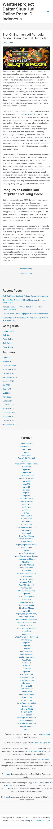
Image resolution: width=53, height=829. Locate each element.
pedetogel (26, 533)
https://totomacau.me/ (26, 622)
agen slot (26, 470)
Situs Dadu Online (35, 751)
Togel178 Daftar (26, 579)
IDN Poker (45, 760)
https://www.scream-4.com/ (26, 464)
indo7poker (26, 455)
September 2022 (10, 424)
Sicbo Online (26, 542)
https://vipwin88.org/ (26, 559)
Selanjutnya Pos (26, 273)
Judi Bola (6, 335)
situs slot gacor (31, 114)
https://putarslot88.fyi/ (26, 703)
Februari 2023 (8, 405)
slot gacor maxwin (26, 478)
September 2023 (10, 377)
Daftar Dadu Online (26, 539)
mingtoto (26, 666)
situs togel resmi (26, 625)
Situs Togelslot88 (26, 475)
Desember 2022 (9, 413)
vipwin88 (26, 487)
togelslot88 (26, 472)
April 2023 (7, 397)
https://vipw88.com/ (26, 591)
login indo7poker (26, 602)
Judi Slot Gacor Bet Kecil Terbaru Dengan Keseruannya (25, 296)
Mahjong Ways (26, 516)
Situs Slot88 (27, 562)
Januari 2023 (8, 409)
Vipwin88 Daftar (26, 582)
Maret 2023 (7, 401)
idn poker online (26, 498)
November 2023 (9, 369)
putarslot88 (26, 467)
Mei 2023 (7, 393)
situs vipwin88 (26, 576)
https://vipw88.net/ (26, 553)
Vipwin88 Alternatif (26, 565)
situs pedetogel (26, 721)
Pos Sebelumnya (26, 269)
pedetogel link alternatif (26, 718)
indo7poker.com (26, 651)
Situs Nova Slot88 (26, 695)
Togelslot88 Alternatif (26, 458)
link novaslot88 (26, 674)
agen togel (26, 634)
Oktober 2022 (8, 420)
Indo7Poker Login (26, 605)
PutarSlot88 (26, 522)
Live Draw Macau (26, 608)
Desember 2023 (9, 365)
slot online (26, 449)
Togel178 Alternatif (26, 585)
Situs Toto (26, 631)
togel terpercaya (26, 726)
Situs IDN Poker (26, 501)
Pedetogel (26, 663)
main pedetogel (26, 654)
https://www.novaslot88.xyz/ (26, 637)
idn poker (26, 490)
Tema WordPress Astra (40, 821)
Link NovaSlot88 (26, 709)
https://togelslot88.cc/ (26, 573)
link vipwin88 (26, 686)
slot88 (26, 452)
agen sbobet (26, 715)
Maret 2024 (7, 358)
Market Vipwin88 (26, 444)
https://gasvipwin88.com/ (26, 614)
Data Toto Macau (26, 536)
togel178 (26, 484)
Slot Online (8, 43)
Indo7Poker (26, 504)
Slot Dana (27, 669)
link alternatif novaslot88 (26, 620)
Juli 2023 (6, 385)
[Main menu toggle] (48, 11)
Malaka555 (26, 571)
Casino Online (8, 331)
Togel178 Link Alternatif (26, 628)
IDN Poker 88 (26, 640)
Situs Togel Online (26, 617)
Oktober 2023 (8, 373)
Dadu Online (26, 530)
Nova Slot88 (26, 692)
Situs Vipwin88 (26, 689)
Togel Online (8, 347)
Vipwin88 (26, 481)
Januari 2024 (8, 362)
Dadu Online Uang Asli (41, 743)
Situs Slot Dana (26, 568)
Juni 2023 (7, 389)
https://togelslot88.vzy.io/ (26, 545)
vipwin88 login (26, 588)
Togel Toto (26, 660)
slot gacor (26, 683)
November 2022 (9, 417)
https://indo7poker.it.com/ (26, 527)
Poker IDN (26, 599)
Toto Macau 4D (26, 447)
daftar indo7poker (26, 597)
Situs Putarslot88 (26, 677)
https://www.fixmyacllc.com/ (26, 556)
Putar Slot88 (26, 519)
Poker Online (8, 339)
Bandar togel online (26, 657)
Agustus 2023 (8, 381)
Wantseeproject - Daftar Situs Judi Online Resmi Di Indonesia (20, 11)
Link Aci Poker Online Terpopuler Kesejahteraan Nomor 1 (26, 314)
